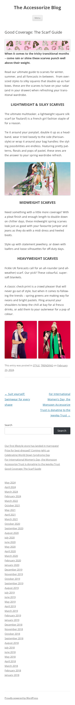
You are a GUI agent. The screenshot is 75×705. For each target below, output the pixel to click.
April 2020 (10, 551)
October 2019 (12, 578)
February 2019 (13, 615)
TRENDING (47, 365)
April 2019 (10, 606)
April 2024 (10, 487)
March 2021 (11, 519)
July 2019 (10, 592)
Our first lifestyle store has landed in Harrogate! (32, 446)
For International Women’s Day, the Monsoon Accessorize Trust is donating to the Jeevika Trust (55, 404)
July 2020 (10, 537)
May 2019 (10, 601)
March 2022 (11, 501)
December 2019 (13, 569)
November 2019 (14, 574)
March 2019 (11, 611)
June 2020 (10, 542)
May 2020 (10, 546)
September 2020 (14, 528)
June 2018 (10, 652)
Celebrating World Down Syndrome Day (27, 455)
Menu (37, 17)
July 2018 (10, 647)
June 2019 (10, 597)
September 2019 (14, 583)
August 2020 (12, 533)
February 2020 (13, 560)
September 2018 (14, 638)
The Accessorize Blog (37, 8)
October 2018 (12, 633)
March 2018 (11, 666)
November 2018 (14, 629)
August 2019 (12, 588)
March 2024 (11, 491)
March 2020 (11, 556)
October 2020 (12, 523)
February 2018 (13, 670)
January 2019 (12, 620)
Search (8, 425)
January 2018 (12, 675)
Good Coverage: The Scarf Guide (23, 468)
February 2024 (13, 496)
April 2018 (10, 661)
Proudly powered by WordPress (21, 698)
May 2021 (10, 510)
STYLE (36, 365)
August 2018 (12, 643)
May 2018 (10, 656)
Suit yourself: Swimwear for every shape (17, 399)
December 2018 (13, 624)
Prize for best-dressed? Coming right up (27, 450)
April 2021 (10, 514)
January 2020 (12, 565)
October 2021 (12, 505)
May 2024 (10, 482)
